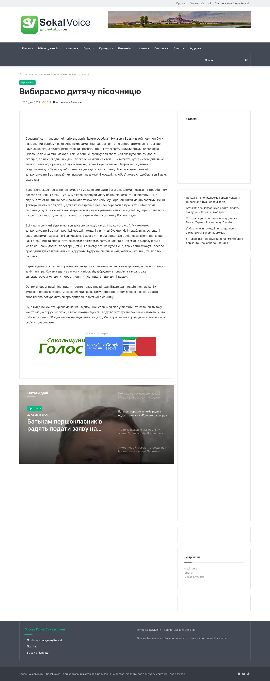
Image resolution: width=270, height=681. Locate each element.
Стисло (71, 48)
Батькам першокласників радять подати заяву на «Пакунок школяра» (64, 425)
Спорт (178, 48)
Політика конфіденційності (232, 3)
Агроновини (42, 74)
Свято (143, 48)
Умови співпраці (200, 3)
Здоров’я (195, 48)
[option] (96, 424)
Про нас (181, 3)
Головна (27, 48)
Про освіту (34, 408)
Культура (104, 48)
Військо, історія (48, 48)
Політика (160, 48)
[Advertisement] (97, 120)
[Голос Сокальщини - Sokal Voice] (56, 25)
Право (87, 48)
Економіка (124, 48)
